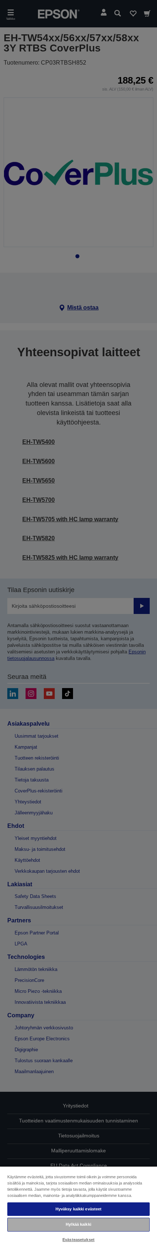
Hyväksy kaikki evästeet (78, 1209)
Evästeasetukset (78, 1239)
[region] (78, 1207)
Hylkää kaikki (78, 1224)
